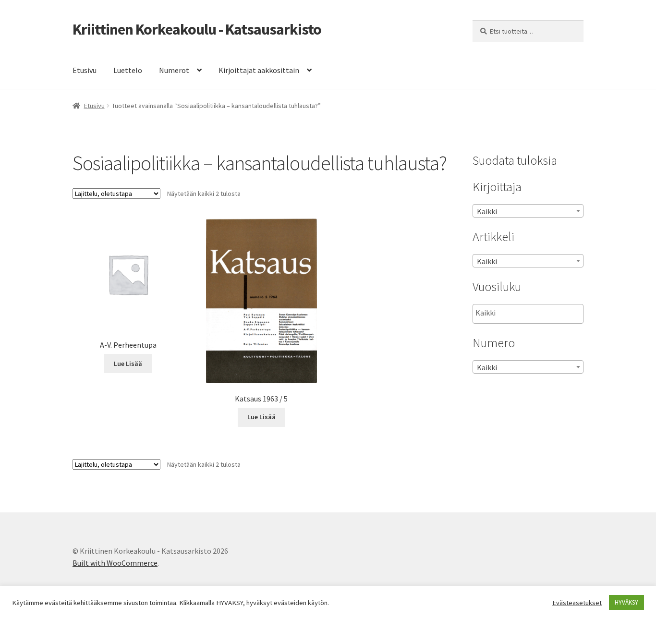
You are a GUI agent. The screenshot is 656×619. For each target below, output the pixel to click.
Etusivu (85, 70)
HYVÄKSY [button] (626, 602)
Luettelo (127, 70)
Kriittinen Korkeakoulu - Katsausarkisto (197, 29)
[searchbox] (523, 313)
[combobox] (528, 211)
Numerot (174, 70)
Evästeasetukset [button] (577, 602)
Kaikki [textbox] (487, 211)
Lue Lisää (128, 363)
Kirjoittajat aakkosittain (259, 70)
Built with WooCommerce (115, 563)
